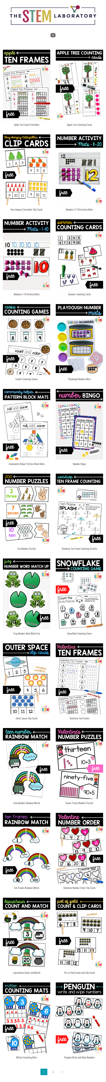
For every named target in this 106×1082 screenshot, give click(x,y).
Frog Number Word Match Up (26, 633)
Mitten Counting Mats (26, 1057)
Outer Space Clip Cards (26, 718)
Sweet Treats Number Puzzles (79, 803)
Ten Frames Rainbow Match (26, 888)
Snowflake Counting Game (79, 633)
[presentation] (26, 85)
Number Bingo (79, 464)
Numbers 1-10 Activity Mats (26, 294)
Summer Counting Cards (79, 294)
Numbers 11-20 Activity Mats (79, 209)
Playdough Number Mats (79, 379)
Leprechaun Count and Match (26, 972)
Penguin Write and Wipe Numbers (79, 1057)
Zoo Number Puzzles (26, 548)
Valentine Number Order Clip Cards (79, 888)
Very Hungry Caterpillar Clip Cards (27, 209)
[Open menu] (53, 35)
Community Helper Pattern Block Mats (27, 464)
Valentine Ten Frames (79, 718)
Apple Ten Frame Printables (26, 124)
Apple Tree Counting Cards (79, 124)
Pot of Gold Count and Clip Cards (79, 972)
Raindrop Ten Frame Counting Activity (79, 548)
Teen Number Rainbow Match (26, 803)
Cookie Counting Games (26, 379)
